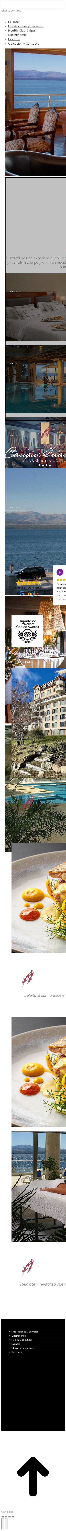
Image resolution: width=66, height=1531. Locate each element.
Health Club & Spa (22, 1339)
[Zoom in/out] (13, 1516)
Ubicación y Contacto (23, 1347)
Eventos (16, 1343)
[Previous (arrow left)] (2, 1523)
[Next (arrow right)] (6, 1523)
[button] (29, 16)
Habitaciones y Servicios (25, 1331)
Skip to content (11, 10)
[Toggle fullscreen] (9, 1516)
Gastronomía (19, 1335)
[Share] (6, 1516)
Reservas (17, 1352)
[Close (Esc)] (2, 1516)
